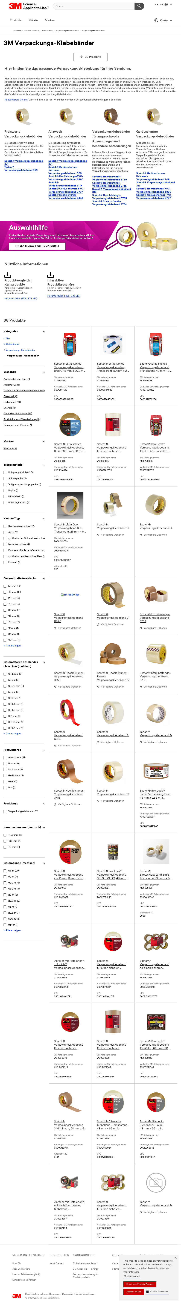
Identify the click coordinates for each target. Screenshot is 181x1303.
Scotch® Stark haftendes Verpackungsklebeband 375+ (109, 203)
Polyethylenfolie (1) (18, 502)
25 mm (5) (14, 598)
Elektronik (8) (11, 396)
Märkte (33, 20)
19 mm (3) (13, 616)
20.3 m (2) (14, 901)
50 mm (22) (14, 586)
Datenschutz (68, 1294)
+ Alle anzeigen (12, 646)
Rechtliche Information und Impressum (42, 1294)
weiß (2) (12, 781)
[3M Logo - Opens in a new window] (29, 6)
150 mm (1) (14, 640)
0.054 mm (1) (15, 704)
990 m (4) (14, 883)
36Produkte (93, 57)
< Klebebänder (12, 344)
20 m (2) (13, 895)
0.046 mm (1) (15, 722)
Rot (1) (11, 787)
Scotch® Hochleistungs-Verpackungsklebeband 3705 (109, 197)
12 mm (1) (13, 628)
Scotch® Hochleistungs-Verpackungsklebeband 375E (109, 185)
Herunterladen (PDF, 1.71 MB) (20, 298)
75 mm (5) (14, 604)
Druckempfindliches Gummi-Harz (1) (28, 550)
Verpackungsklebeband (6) (23, 811)
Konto (163, 20)
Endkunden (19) (12, 402)
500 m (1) (13, 919)
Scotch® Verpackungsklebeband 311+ (65, 184)
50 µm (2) (13, 692)
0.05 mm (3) (15, 674)
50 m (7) (13, 877)
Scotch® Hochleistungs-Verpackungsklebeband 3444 (65, 197)
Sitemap (116, 1269)
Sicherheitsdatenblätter (84, 1263)
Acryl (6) (13, 532)
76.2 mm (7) (15, 835)
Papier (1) (13, 490)
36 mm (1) (13, 634)
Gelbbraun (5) (16, 775)
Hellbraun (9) (15, 769)
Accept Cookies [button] (133, 1292)
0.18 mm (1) (14, 698)
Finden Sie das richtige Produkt (37, 246)
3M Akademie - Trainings (85, 1269)
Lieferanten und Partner (24, 1280)
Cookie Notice (132, 1276)
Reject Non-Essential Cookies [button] (139, 1284)
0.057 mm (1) (15, 728)
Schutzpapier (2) (17, 478)
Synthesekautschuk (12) (21, 526)
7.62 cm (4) (14, 841)
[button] (157, 1292)
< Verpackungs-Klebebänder (19, 350)
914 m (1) (13, 925)
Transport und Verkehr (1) (18, 425)
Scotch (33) (10, 448)
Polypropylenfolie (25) (20, 472)
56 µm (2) (13, 680)
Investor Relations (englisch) (26, 1274)
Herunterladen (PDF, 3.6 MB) (63, 296)
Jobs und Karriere (21, 1269)
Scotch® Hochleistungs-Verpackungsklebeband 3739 (109, 178)
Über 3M (16, 1263)
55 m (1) (12, 907)
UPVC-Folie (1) (16, 496)
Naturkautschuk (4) (19, 544)
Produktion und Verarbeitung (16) (22, 419)
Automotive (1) (12, 385)
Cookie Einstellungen (85, 1294)
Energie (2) (10, 408)
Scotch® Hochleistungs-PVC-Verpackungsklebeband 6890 (65, 178)
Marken (50, 20)
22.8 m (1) (13, 913)
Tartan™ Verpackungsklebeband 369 (21, 169)
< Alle (7, 338)
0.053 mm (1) (15, 710)
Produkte (16, 20)
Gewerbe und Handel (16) (18, 413)
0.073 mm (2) (16, 686)
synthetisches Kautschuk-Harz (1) (26, 556)
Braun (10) (13, 763)
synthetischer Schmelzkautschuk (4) (28, 538)
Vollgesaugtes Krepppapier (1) (24, 484)
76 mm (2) (14, 847)
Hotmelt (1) (14, 562)
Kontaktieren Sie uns (15, 100)
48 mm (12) (14, 592)
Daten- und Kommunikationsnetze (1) (24, 390)
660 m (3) (14, 889)
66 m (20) (13, 871)
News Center (56, 1263)
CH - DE (159, 5)
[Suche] (139, 6)
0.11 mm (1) (14, 716)
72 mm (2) (14, 622)
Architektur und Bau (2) (17, 379)
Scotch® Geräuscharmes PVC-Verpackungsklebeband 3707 (66, 190)
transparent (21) (16, 757)
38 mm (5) (14, 610)
